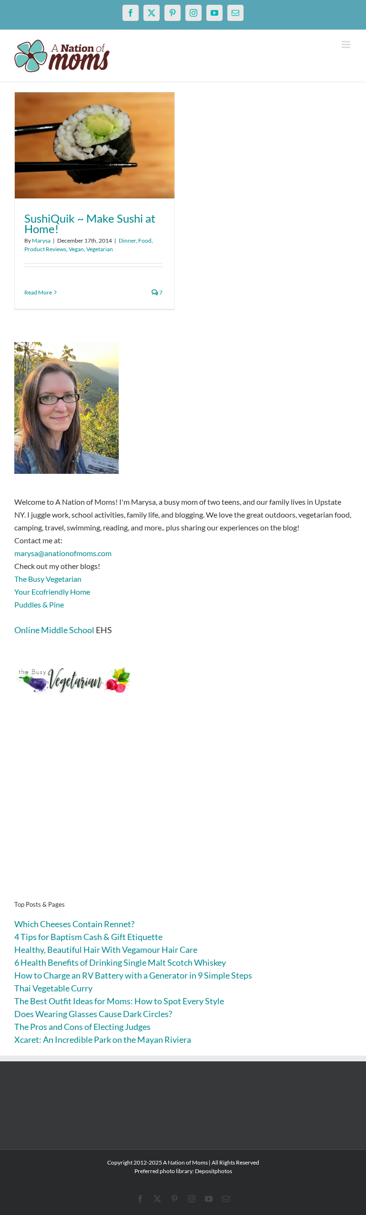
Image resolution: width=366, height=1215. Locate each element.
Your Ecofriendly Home (52, 591)
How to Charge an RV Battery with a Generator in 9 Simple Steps (133, 975)
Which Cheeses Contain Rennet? (74, 924)
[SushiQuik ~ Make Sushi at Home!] (94, 145)
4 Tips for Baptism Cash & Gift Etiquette (88, 936)
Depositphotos (213, 1171)
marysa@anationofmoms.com (63, 553)
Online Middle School (54, 630)
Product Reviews (45, 249)
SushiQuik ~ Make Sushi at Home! (89, 223)
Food (145, 240)
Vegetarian (99, 249)
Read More (38, 292)
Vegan (76, 249)
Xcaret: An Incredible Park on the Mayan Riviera (102, 1039)
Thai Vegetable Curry (53, 988)
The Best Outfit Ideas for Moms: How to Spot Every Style (119, 1001)
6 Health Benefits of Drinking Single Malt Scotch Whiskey (120, 962)
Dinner (127, 240)
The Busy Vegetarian (47, 578)
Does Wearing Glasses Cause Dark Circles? (93, 1014)
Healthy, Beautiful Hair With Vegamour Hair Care (105, 949)
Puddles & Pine (39, 604)
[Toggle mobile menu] (347, 44)
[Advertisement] (183, 812)
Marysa (41, 240)
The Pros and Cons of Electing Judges (82, 1026)
